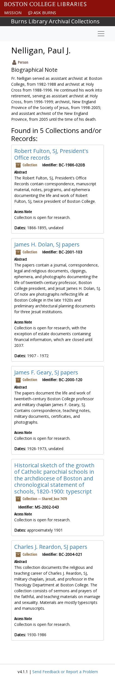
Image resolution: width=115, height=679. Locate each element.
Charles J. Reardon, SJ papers (50, 546)
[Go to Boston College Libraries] (45, 4)
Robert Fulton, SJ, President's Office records (51, 154)
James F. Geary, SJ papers (46, 372)
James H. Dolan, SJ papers (47, 244)
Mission (12, 12)
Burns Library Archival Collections (55, 21)
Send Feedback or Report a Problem (65, 671)
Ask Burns (44, 12)
